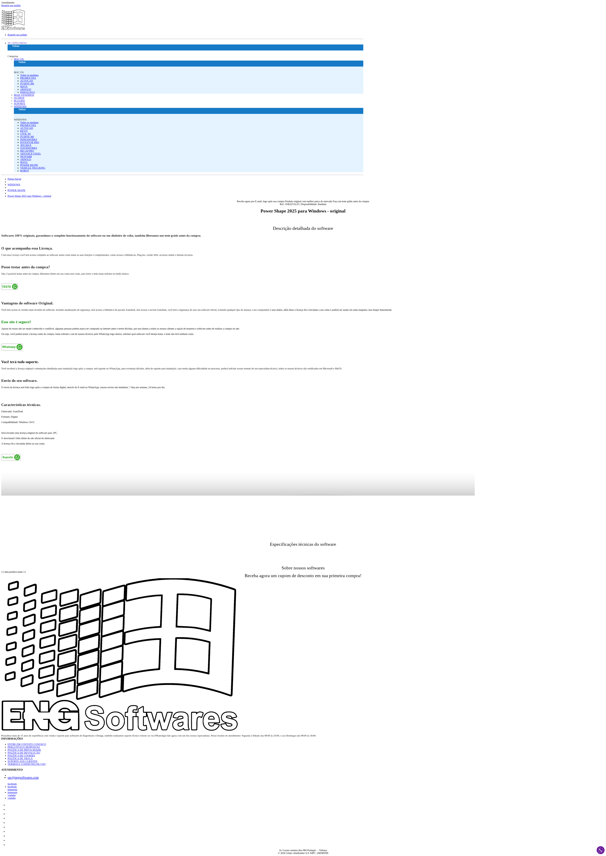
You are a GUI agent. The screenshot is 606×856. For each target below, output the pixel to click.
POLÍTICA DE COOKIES (21, 755)
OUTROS (19, 98)
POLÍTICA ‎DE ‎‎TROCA (20, 758)
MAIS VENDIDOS (24, 95)
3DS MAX (25, 145)
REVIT (24, 131)
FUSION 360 (27, 83)
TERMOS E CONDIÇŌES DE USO (27, 764)
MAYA (24, 86)
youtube (12, 795)
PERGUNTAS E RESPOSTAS (24, 747)
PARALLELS (27, 92)
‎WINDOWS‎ (20, 106)
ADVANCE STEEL (30, 153)
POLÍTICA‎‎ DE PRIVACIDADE (24, 750)
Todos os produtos (29, 75)
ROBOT (24, 170)
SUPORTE (19, 103)
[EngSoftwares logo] (13, 29)
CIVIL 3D (25, 133)
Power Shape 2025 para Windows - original (29, 196)
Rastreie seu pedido (11, 5)
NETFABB (26, 156)
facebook (12, 783)
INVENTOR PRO (29, 142)
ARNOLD (25, 89)
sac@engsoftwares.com (23, 777)
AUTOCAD (26, 80)
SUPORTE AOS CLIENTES (22, 761)
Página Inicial (14, 179)
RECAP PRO (27, 151)
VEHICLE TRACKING (32, 168)
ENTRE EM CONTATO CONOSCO (27, 744)
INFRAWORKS (28, 139)
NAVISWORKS (28, 148)
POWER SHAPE (29, 165)
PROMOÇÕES (28, 78)
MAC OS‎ (19, 59)
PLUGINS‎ (19, 100)
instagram (12, 789)
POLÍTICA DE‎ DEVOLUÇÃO (24, 752)
